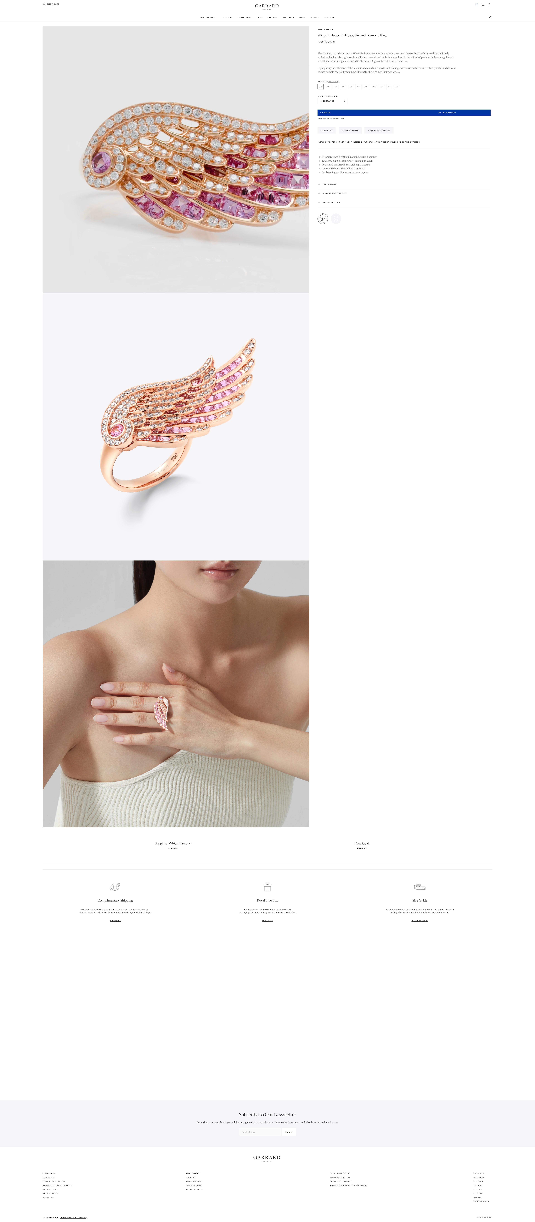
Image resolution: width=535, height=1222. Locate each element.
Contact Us (48, 1177)
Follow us (478, 1173)
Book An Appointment (54, 1181)
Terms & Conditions (340, 1177)
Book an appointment (379, 130)
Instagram (478, 1177)
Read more (115, 921)
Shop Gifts (267, 921)
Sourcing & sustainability (334, 194)
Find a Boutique (194, 1181)
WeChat (477, 1197)
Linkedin (477, 1193)
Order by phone (350, 130)
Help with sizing (420, 921)
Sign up (289, 1132)
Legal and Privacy (339, 1173)
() (333, 82)
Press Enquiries (194, 1189)
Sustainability (193, 1185)
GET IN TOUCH (331, 142)
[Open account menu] (483, 5)
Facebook (478, 1181)
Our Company (193, 1173)
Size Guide (48, 1197)
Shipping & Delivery (331, 203)
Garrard (487, 1217)
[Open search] (490, 17)
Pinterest (478, 1189)
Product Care (50, 1189)
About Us (191, 1177)
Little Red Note (481, 1201)
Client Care (53, 4)
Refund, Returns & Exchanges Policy (349, 1185)
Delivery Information (341, 1181)
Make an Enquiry (447, 113)
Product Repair (51, 1193)
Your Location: (65, 1218)
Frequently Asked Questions (58, 1185)
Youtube (477, 1185)
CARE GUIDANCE (329, 184)
